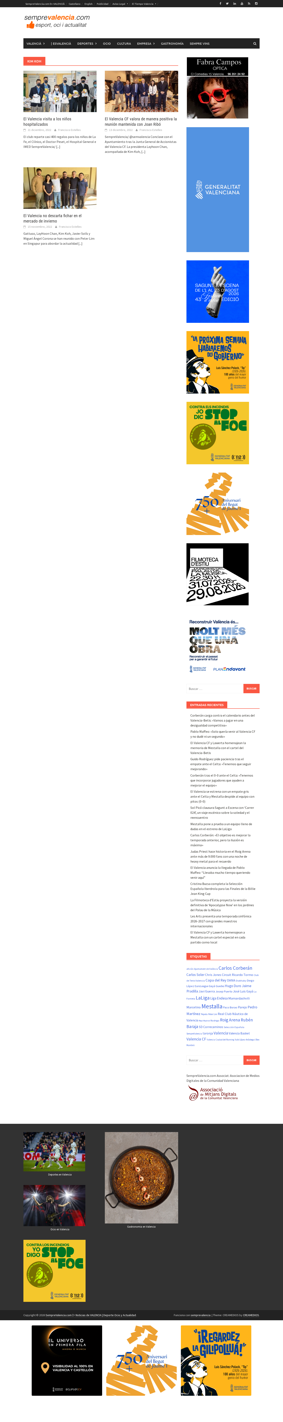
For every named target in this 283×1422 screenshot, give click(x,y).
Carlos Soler (195, 974)
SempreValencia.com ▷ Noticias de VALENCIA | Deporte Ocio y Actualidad (91, 1315)
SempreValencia (194, 1033)
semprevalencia (200, 1315)
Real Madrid (204, 1020)
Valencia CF (196, 1038)
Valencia (221, 1032)
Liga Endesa (219, 998)
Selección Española (234, 1027)
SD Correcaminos (211, 1027)
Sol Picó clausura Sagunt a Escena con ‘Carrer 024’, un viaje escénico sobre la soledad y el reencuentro (222, 813)
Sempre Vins (199, 43)
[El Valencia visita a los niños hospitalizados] (60, 91)
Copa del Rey (216, 980)
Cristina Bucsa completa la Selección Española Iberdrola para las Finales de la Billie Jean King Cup (222, 889)
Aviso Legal (118, 3)
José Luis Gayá (243, 991)
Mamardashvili (239, 998)
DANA (231, 980)
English (89, 3)
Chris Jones (213, 975)
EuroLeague (201, 986)
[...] (58, 147)
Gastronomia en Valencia (141, 1226)
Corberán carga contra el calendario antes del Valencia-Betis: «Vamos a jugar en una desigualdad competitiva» (222, 720)
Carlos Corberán (235, 968)
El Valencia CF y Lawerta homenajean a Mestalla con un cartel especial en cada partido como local (217, 937)
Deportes (85, 43)
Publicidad (102, 3)
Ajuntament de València (206, 968)
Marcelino (193, 1007)
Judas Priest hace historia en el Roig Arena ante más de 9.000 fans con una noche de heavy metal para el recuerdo (220, 856)
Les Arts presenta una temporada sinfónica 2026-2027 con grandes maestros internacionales (220, 921)
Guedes (220, 986)
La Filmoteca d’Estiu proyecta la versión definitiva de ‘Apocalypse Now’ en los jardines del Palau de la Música (222, 905)
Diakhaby (241, 980)
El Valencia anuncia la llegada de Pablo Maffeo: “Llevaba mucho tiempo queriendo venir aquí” (220, 872)
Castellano (74, 3)
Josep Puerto (223, 991)
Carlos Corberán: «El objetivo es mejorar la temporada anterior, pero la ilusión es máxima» (220, 840)
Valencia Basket (239, 1033)
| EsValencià (61, 43)
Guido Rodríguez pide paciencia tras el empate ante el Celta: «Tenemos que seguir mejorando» (220, 764)
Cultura (124, 43)
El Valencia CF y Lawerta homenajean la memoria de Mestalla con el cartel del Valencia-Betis (218, 748)
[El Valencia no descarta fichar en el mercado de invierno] (60, 188)
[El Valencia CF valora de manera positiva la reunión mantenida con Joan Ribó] (141, 91)
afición (190, 968)
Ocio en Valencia (60, 1229)
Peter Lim (212, 1014)
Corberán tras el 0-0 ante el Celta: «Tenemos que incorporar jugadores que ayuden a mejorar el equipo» (221, 780)
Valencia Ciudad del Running (220, 1039)
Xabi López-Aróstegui (245, 1039)
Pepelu (204, 1014)
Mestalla (212, 1006)
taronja (208, 1033)
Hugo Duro (233, 986)
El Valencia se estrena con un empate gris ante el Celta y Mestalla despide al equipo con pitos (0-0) (222, 796)
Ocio (107, 43)
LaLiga (203, 998)
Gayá (212, 986)
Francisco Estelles (69, 130)
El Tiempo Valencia (142, 3)
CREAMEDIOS (251, 1315)
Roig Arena (230, 1020)
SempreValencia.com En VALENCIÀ (45, 3)
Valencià (34, 43)
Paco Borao (230, 1007)
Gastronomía (172, 43)
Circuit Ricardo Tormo (237, 975)
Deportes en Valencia (60, 1174)
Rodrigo (214, 1020)
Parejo (242, 1007)
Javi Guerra (207, 991)
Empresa (144, 43)
